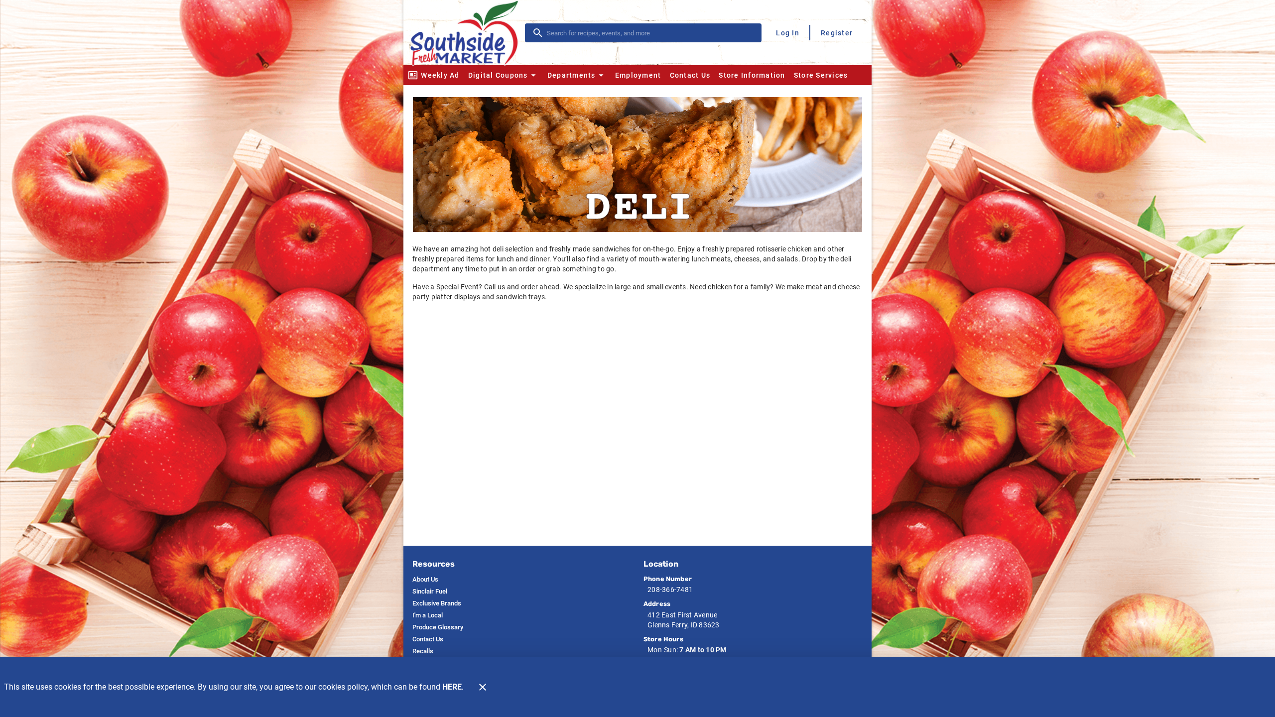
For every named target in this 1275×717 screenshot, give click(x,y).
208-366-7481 (670, 590)
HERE (452, 687)
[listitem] (425, 580)
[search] (650, 32)
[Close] (483, 687)
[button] (503, 75)
